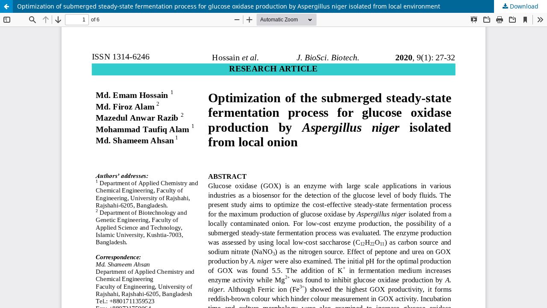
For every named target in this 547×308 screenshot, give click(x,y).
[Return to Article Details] (6, 6)
